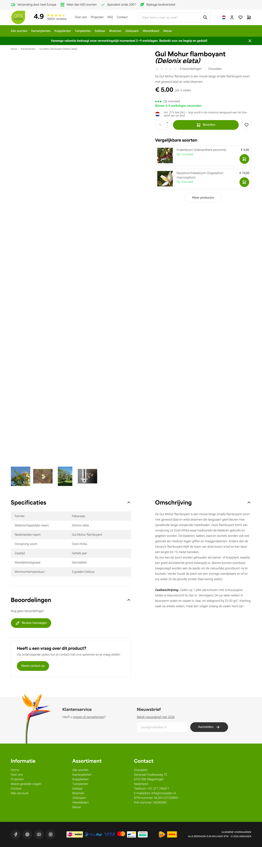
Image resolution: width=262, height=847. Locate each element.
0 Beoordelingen (191, 68)
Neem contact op (33, 666)
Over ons (81, 17)
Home (14, 49)
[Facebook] (16, 834)
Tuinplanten (83, 31)
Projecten (97, 17)
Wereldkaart (151, 31)
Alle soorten (19, 31)
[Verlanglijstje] (240, 17)
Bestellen (209, 124)
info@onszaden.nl (163, 793)
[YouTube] (39, 834)
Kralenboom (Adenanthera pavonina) (201, 150)
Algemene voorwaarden (236, 832)
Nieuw (167, 31)
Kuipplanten (62, 31)
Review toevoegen (34, 623)
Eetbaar (100, 31)
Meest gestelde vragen (26, 784)
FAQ (110, 17)
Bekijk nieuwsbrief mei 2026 (156, 717)
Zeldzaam (132, 31)
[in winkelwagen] (244, 159)
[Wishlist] (246, 125)
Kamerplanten (41, 31)
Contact (122, 17)
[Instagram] (50, 834)
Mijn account (20, 793)
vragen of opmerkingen (88, 717)
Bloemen (115, 31)
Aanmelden (206, 727)
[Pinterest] (27, 834)
